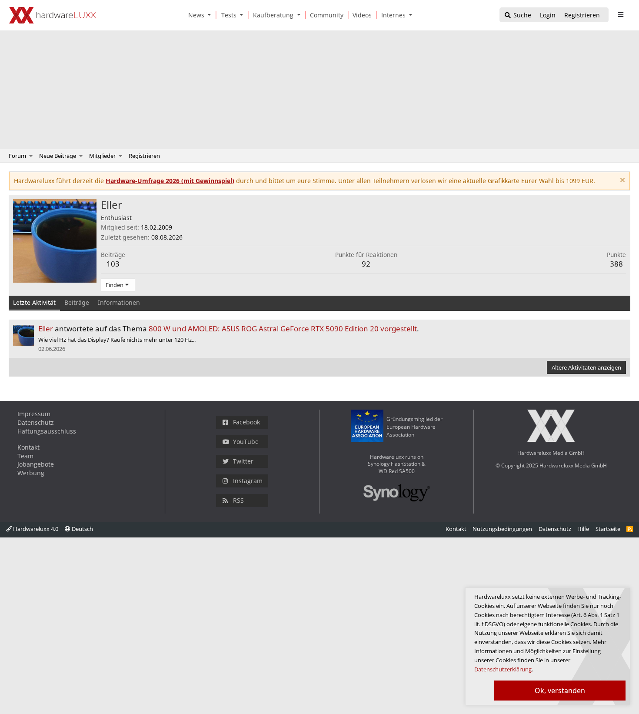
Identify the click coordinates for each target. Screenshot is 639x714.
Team (25, 456)
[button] (211, 15)
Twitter (243, 461)
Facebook (246, 422)
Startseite (608, 529)
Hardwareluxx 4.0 (35, 529)
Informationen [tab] (119, 302)
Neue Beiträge (57, 156)
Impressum (33, 414)
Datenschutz (35, 422)
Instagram (248, 481)
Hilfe (583, 529)
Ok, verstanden (560, 690)
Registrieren (144, 156)
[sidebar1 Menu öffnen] (620, 14)
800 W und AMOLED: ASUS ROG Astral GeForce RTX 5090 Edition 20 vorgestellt (283, 329)
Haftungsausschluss (46, 431)
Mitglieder (102, 156)
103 (113, 264)
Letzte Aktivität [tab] (34, 302)
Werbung (30, 473)
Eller (45, 329)
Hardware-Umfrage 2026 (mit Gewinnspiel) (170, 181)
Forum (17, 156)
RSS (238, 500)
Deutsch (81, 529)
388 (616, 264)
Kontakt (28, 447)
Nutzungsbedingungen (502, 529)
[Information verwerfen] (621, 181)
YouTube (246, 441)
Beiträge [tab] (76, 302)
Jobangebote (35, 464)
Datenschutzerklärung (503, 669)
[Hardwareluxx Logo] (52, 15)
